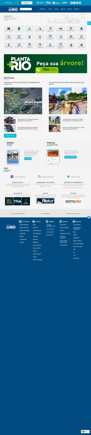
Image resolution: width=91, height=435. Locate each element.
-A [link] (15, 2)
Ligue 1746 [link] (46, 186)
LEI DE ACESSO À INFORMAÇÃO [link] (18, 213)
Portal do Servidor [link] (70, 157)
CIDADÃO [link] (56, 9)
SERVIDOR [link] (63, 9)
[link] (89, 23)
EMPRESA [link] (69, 9)
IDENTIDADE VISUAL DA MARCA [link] (73, 213)
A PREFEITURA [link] (42, 9)
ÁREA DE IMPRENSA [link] (45, 213)
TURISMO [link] (50, 9)
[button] (30, 9)
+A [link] (17, 2)
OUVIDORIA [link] (76, 9)
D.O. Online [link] (28, 158)
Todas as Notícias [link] (10, 135)
